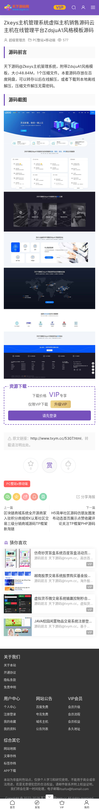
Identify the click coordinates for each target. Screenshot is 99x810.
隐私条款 (10, 680)
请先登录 (49, 415)
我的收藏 (10, 722)
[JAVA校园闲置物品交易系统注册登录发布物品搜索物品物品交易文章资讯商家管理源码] (18, 626)
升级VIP (60, 404)
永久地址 (74, 729)
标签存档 (10, 763)
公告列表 (42, 729)
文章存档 (10, 756)
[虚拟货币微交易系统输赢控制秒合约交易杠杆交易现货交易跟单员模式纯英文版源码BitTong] (18, 603)
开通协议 (10, 672)
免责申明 (10, 687)
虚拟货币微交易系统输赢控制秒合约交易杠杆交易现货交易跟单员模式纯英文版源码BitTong (62, 598)
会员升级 (74, 707)
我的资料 (10, 729)
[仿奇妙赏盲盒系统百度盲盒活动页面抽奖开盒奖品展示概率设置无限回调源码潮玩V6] (18, 558)
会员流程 (74, 714)
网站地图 (10, 749)
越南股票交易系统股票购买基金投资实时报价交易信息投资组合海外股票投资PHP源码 (62, 575)
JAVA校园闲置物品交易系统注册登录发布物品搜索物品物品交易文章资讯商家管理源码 (63, 621)
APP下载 (10, 771)
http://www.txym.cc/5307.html (55, 438)
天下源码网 (16, 7)
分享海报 (87, 496)
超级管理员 (17, 40)
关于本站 (10, 665)
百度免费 (42, 707)
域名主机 (42, 722)
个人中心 (10, 707)
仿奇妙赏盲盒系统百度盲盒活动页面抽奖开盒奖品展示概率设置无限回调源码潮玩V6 (62, 553)
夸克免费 (42, 714)
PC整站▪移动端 (44, 40)
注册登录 (10, 714)
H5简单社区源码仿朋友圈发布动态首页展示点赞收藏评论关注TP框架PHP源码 (73, 518)
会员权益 (74, 722)
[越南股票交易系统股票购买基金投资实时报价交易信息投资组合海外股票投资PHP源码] (18, 581)
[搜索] (73, 7)
